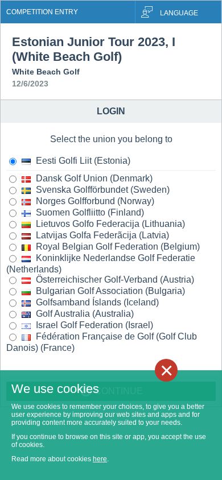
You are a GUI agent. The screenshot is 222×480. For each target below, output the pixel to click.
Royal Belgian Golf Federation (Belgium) (117, 246)
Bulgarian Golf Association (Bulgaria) (109, 291)
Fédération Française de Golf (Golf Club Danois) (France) (101, 342)
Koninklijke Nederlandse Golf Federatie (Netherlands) (100, 263)
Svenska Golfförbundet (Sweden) (102, 190)
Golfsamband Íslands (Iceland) (96, 302)
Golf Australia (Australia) (84, 313)
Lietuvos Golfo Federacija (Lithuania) (109, 224)
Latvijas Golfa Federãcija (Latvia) (101, 235)
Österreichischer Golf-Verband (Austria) (114, 279)
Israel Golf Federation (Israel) (93, 325)
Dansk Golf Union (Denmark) (93, 178)
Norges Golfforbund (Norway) (94, 201)
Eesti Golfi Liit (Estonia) (82, 160)
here (100, 459)
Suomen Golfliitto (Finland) (89, 212)
